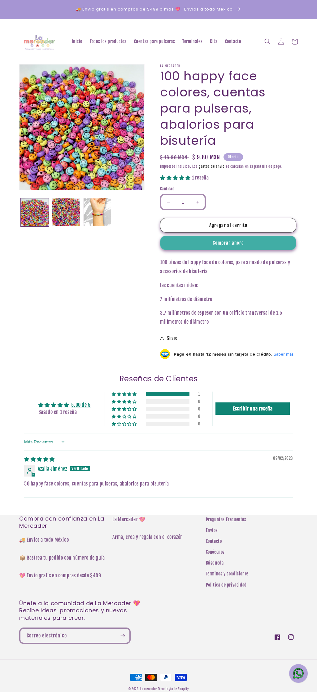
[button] (267, 41)
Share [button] (172, 338)
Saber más (284, 354)
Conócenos (215, 552)
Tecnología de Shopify (173, 689)
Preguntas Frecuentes (226, 519)
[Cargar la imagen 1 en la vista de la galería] (35, 212)
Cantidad (167, 188)
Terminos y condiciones (227, 573)
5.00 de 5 (80, 405)
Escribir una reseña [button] (252, 409)
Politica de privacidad (226, 585)
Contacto (214, 541)
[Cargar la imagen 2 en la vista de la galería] (66, 212)
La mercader (148, 689)
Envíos (212, 530)
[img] (39, 459)
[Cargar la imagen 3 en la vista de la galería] (97, 212)
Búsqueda (215, 563)
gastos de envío (212, 166)
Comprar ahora (228, 243)
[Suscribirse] (122, 636)
